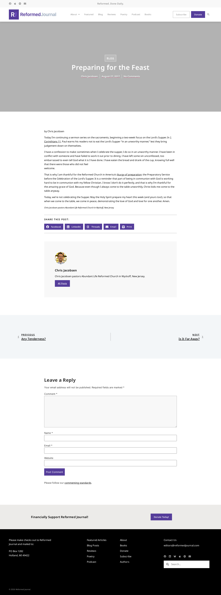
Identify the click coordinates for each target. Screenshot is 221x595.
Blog (100, 14)
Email (48, 445)
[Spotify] (20, 3)
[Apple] (15, 3)
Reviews (111, 14)
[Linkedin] (170, 556)
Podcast (136, 14)
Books (148, 14)
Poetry (123, 14)
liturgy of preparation (129, 174)
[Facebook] (10, 3)
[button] (208, 14)
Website (48, 458)
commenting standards (77, 482)
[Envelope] (25, 3)
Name (48, 433)
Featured (89, 14)
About (74, 14)
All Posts (62, 283)
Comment (50, 394)
